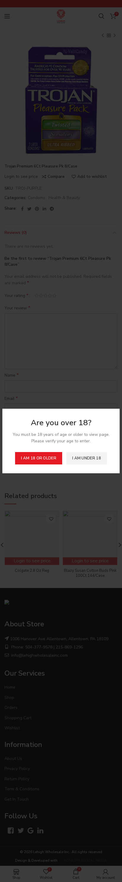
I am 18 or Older (38, 458)
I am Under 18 (86, 458)
